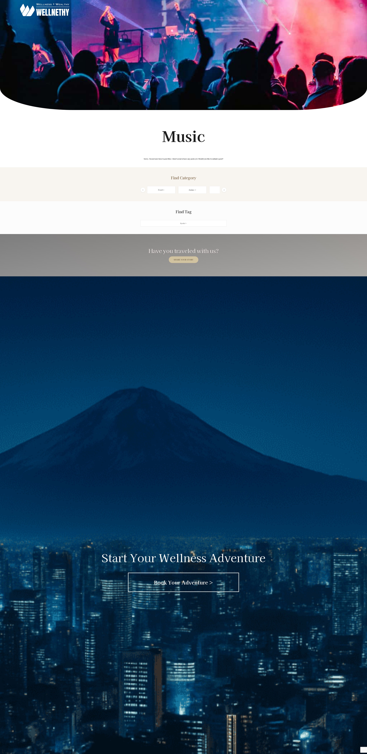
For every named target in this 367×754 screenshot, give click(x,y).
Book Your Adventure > (183, 582)
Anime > (192, 190)
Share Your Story (183, 259)
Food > (161, 190)
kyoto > (183, 223)
